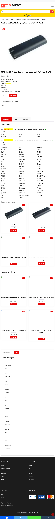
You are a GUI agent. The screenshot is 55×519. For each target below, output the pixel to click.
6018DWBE (22, 183)
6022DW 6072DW (24, 195)
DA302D (3, 189)
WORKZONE (7, 448)
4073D (3, 151)
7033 (38, 136)
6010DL (21, 161)
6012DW (21, 170)
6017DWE (21, 182)
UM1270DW (40, 195)
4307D (3, 156)
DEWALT (6, 379)
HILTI (6, 400)
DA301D (3, 187)
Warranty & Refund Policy (7, 505)
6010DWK (21, 166)
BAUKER (6, 368)
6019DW (21, 187)
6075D (3, 183)
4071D (2, 180)
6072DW (39, 153)
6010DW (21, 163)
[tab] (6, 119)
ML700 (3, 178)
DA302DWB (40, 175)
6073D (3, 166)
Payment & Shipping (6, 503)
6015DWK (21, 175)
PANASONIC (7, 424)
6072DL (39, 151)
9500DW (3, 154)
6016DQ (21, 177)
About (2, 497)
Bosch (6, 373)
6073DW (39, 156)
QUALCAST (7, 429)
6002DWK (22, 159)
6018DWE (21, 185)
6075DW (3, 168)
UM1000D (3, 177)
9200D (39, 166)
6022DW (21, 194)
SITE (6, 437)
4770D (3, 153)
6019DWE (21, 190)
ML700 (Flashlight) (42, 177)
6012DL (21, 168)
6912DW (39, 163)
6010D (3, 159)
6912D (2, 171)
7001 (38, 134)
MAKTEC (6, 413)
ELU (5, 387)
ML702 (39, 178)
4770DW (21, 156)
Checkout (30, 1)
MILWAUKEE (7, 419)
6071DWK (39, 147)
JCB (5, 405)
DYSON (6, 384)
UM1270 (39, 194)
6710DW (39, 161)
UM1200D (3, 192)
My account (22, 1)
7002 (20, 136)
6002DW (21, 158)
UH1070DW (40, 180)
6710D (2, 170)
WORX (6, 451)
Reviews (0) (25, 119)
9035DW (39, 165)
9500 (20, 151)
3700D (3, 149)
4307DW (21, 154)
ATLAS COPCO (8, 365)
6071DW (21, 197)
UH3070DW (40, 183)
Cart (35, 1)
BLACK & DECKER (8, 371)
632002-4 (3, 136)
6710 (2, 197)
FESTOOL (7, 392)
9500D (39, 168)
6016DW (21, 178)
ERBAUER (7, 389)
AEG (5, 363)
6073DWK (39, 158)
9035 (20, 149)
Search (16, 352)
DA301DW (40, 173)
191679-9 (3, 134)
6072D (39, 149)
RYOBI (6, 432)
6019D (2, 165)
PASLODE (7, 427)
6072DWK (39, 154)
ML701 (2, 190)
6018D (2, 163)
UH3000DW (40, 182)
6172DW (39, 159)
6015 (2, 194)
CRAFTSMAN (7, 376)
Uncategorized (8, 445)
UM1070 (39, 185)
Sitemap (31, 476)
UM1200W (40, 192)
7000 (20, 134)
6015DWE (21, 173)
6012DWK (21, 171)
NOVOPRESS (7, 421)
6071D (2, 182)
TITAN (6, 443)
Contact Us (4, 500)
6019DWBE (22, 189)
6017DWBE (22, 180)
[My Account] (24, 15)
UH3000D (3, 175)
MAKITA (9, 101)
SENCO (6, 435)
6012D (2, 161)
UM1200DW (40, 190)
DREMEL (6, 381)
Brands (30, 471)
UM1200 (39, 189)
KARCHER (7, 408)
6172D (2, 185)
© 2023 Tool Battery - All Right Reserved (27, 512)
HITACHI (6, 403)
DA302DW (4, 147)
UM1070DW (40, 187)
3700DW (21, 153)
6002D (3, 158)
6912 (20, 147)
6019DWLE (22, 192)
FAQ (2, 494)
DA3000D (40, 170)
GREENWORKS (8, 395)
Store (30, 465)
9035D (3, 173)
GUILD (6, 397)
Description (6, 119)
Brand (15, 119)
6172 (2, 195)
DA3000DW (40, 171)
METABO (7, 416)
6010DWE (21, 165)
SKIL (6, 440)
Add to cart (13, 95)
